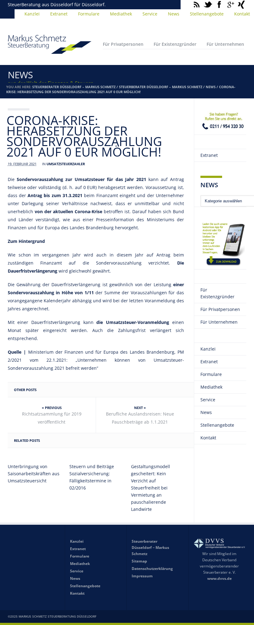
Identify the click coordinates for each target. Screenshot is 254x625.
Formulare (88, 14)
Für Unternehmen (225, 44)
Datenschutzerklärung (152, 568)
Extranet (59, 14)
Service (149, 14)
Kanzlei (32, 14)
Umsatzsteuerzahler (65, 164)
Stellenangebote (207, 14)
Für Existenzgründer (175, 44)
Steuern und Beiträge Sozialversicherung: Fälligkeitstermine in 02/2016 (91, 477)
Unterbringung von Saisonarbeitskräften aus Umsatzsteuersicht (33, 473)
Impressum (142, 576)
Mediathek (121, 14)
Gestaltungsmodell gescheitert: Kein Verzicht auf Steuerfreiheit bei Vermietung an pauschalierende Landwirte (150, 487)
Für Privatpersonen (123, 44)
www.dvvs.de (219, 578)
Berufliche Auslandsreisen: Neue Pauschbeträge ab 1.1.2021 (140, 418)
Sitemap (139, 561)
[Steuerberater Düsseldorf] (49, 51)
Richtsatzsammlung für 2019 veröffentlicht (51, 418)
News (173, 14)
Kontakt (208, 438)
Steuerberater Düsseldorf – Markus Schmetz (74, 86)
